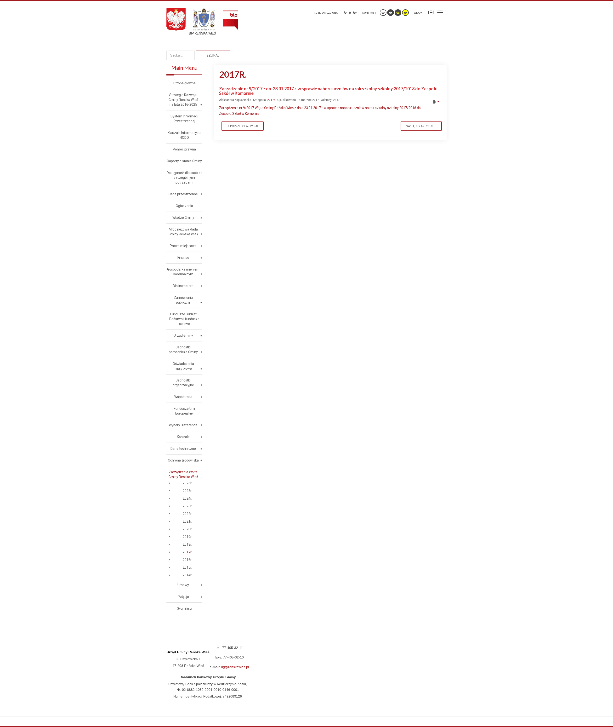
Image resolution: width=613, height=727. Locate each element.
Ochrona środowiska (183, 460)
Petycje (183, 597)
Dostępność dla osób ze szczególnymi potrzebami (184, 177)
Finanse (183, 258)
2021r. (187, 521)
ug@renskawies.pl (235, 667)
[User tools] (436, 101)
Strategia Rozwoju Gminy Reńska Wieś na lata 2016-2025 (183, 99)
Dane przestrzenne (183, 194)
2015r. (187, 567)
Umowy (183, 585)
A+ (355, 13)
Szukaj (213, 55)
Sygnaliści (184, 608)
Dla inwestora (183, 286)
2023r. (187, 506)
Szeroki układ (440, 12)
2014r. (187, 575)
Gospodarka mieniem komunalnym (183, 271)
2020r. (187, 529)
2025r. (187, 491)
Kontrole (183, 437)
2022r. (187, 514)
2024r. (187, 498)
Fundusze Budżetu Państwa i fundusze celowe (184, 319)
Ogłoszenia (184, 206)
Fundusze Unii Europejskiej (184, 411)
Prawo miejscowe (183, 246)
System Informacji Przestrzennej (184, 118)
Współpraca (183, 397)
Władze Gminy (183, 217)
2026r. (187, 483)
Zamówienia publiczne (183, 300)
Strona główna (184, 83)
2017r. (271, 100)
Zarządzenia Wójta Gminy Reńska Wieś (183, 474)
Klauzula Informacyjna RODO (184, 135)
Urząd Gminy (183, 335)
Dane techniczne (183, 448)
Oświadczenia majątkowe (183, 366)
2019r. (187, 537)
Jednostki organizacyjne (183, 382)
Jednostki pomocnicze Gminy (183, 349)
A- (345, 13)
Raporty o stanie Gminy (184, 161)
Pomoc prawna (184, 149)
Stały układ (431, 12)
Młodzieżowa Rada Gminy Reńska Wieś (183, 231)
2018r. (187, 544)
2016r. (187, 560)
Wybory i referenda (183, 425)
